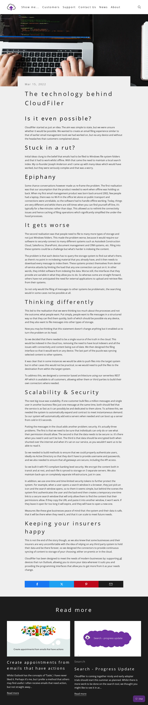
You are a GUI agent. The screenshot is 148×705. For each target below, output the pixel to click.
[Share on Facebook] (37, 584)
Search (79, 661)
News (103, 7)
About (115, 7)
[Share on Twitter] (61, 584)
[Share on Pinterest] (86, 584)
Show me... (30, 7)
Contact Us (87, 7)
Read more (13, 693)
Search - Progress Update (104, 669)
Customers (51, 7)
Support (69, 7)
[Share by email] (111, 584)
